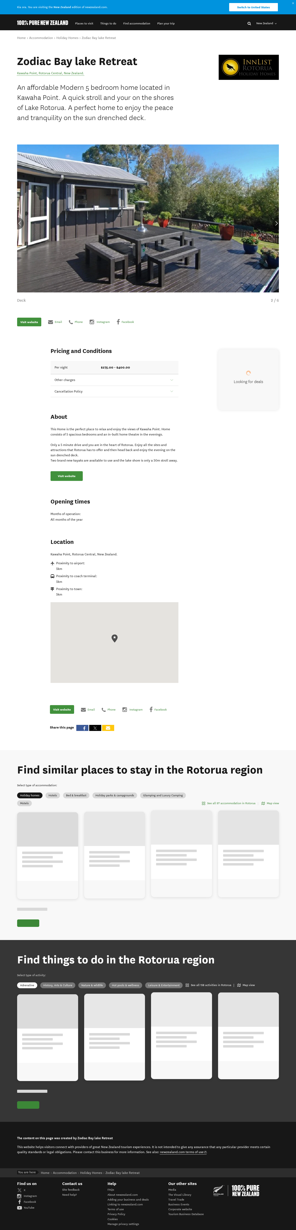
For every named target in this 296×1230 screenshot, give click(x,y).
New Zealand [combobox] (265, 23)
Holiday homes (29, 795)
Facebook (29, 1202)
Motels (24, 803)
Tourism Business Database (186, 1214)
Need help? (69, 1195)
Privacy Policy (116, 1214)
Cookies (113, 1219)
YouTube (28, 1207)
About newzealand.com (123, 1195)
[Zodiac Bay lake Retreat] (249, 67)
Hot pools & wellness (125, 985)
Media (172, 1189)
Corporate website (180, 1209)
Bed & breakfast (76, 795)
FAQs (111, 1189)
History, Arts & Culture (57, 985)
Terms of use (116, 1209)
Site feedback (71, 1189)
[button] (84, 23)
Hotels (53, 795)
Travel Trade (176, 1199)
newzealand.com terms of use (183, 1152)
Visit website (29, 322)
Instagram (30, 1196)
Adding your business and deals (128, 1199)
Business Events (178, 1204)
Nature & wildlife (92, 985)
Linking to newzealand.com (125, 1204)
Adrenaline (27, 985)
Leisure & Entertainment (164, 985)
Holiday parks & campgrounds (114, 795)
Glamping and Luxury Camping (163, 795)
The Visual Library (179, 1195)
